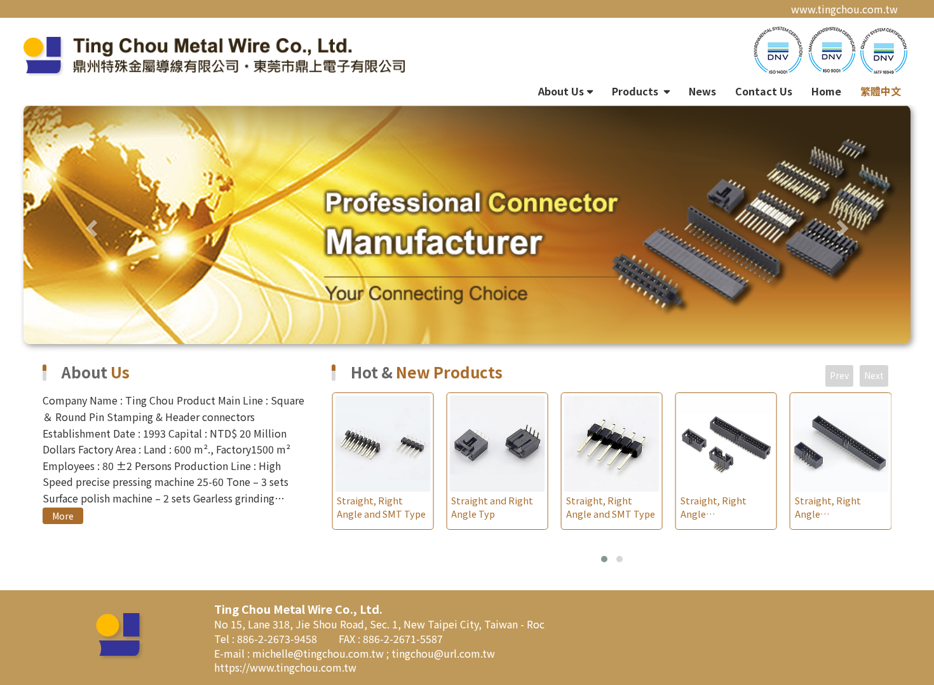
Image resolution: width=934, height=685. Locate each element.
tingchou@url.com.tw (443, 653)
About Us (561, 91)
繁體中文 (880, 91)
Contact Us (763, 91)
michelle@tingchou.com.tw (319, 653)
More (63, 515)
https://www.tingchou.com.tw (285, 667)
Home (826, 91)
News (702, 91)
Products (636, 91)
